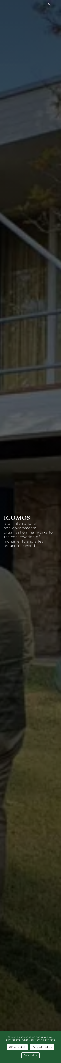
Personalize (30, 1055)
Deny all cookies (42, 1047)
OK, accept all (17, 1047)
